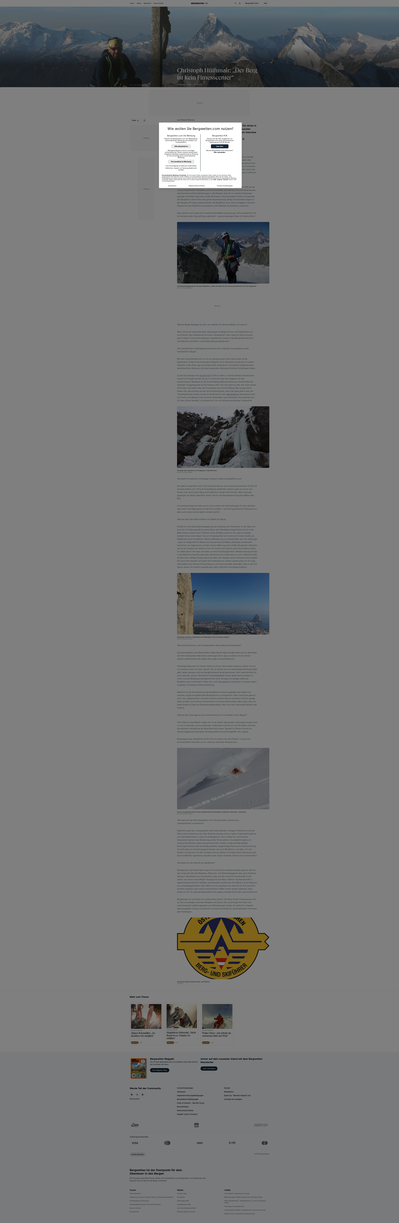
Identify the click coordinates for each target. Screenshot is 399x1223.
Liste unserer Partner (220, 179)
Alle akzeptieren (181, 146)
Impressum (172, 186)
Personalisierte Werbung (181, 161)
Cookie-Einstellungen (225, 186)
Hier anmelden (219, 152)
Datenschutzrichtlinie (197, 186)
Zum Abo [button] (219, 146)
